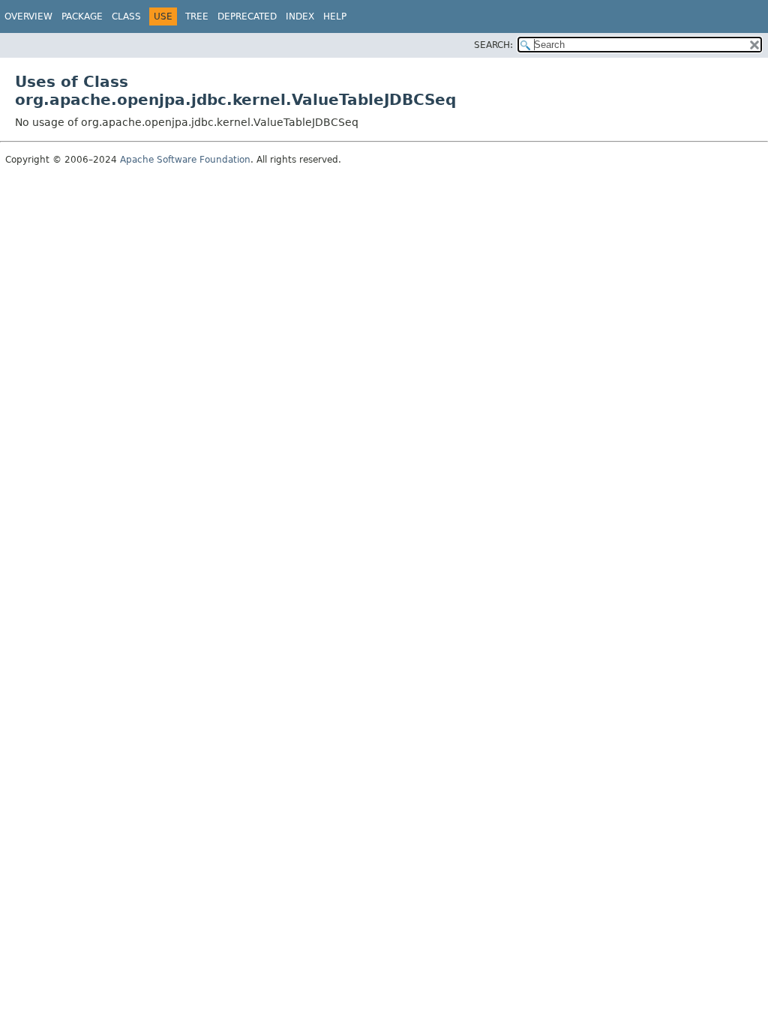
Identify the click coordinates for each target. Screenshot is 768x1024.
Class (126, 16)
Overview (28, 16)
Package (82, 16)
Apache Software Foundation (185, 159)
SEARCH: (493, 45)
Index (300, 16)
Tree (196, 16)
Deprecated (247, 16)
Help (334, 16)
